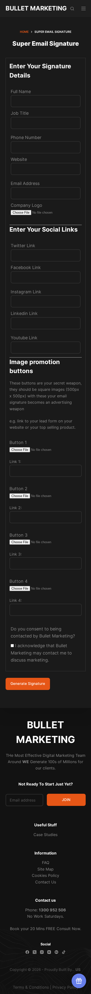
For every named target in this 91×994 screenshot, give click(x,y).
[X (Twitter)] (34, 952)
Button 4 (18, 581)
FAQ (45, 862)
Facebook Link (26, 267)
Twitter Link (23, 245)
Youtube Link (24, 337)
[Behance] (56, 952)
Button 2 (18, 488)
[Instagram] (42, 952)
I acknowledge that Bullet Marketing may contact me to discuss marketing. (41, 653)
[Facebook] (27, 952)
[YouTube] (49, 952)
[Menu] (83, 8)
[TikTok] (64, 952)
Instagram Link (26, 291)
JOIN (66, 799)
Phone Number (26, 137)
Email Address (25, 183)
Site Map (45, 869)
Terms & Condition (30, 987)
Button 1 (18, 442)
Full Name (21, 91)
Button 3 (18, 535)
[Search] (72, 8)
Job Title (20, 113)
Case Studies (45, 834)
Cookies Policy (45, 875)
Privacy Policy (65, 987)
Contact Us (45, 882)
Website (19, 159)
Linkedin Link (24, 313)
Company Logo (26, 205)
